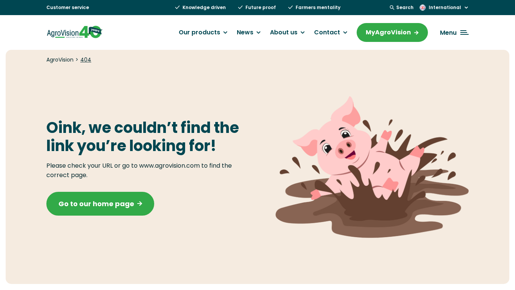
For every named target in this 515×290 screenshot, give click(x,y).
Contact (327, 32)
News (245, 32)
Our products (199, 32)
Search (405, 7)
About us (283, 32)
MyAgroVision (388, 32)
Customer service (67, 7)
